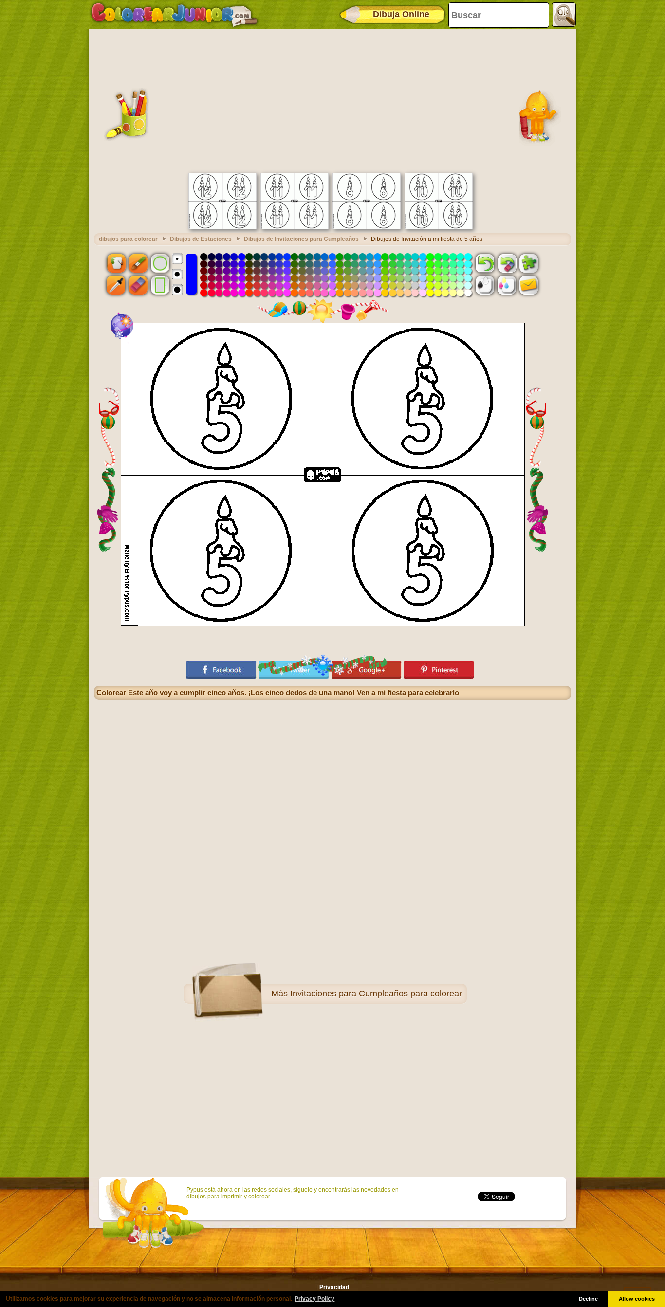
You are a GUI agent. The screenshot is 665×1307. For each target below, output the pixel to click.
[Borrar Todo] (507, 263)
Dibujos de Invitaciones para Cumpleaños (301, 239)
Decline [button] (588, 1299)
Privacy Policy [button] (314, 1298)
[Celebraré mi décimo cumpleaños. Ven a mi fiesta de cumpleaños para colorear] (439, 227)
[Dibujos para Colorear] (174, 14)
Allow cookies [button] (637, 1299)
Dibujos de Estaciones (201, 239)
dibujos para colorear (128, 239)
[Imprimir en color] (507, 285)
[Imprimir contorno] (485, 285)
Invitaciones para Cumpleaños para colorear (376, 993)
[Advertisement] (332, 100)
